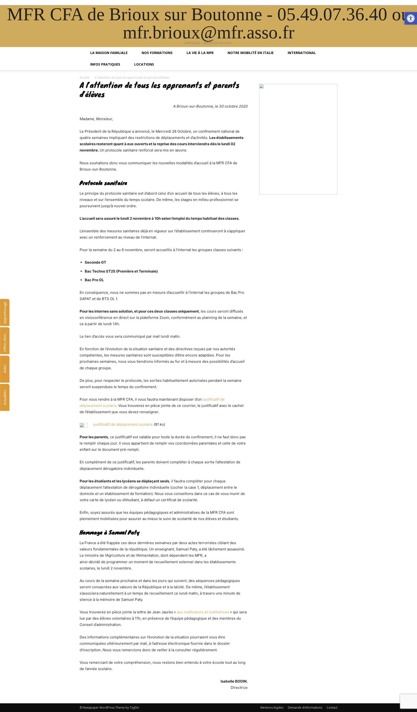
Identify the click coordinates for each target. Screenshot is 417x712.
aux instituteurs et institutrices (203, 612)
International (301, 52)
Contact (332, 707)
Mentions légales (271, 707)
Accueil (84, 77)
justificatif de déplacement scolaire (123, 424)
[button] (331, 53)
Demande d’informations (305, 707)
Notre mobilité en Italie (250, 52)
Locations (143, 64)
